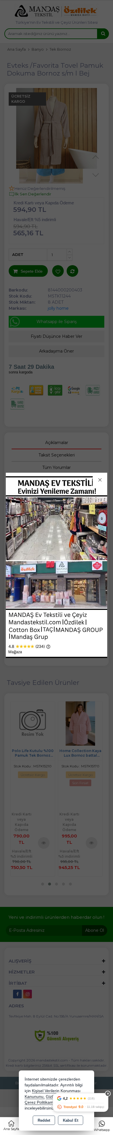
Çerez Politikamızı (41, 1102)
